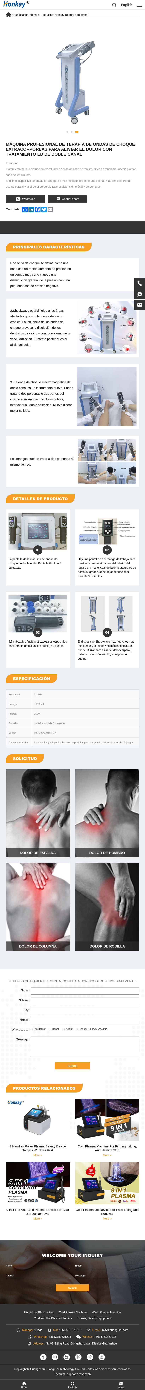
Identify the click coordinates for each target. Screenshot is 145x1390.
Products (46, 14)
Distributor (40, 1028)
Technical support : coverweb (72, 1374)
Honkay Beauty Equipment (71, 14)
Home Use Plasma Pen (39, 1312)
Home (33, 14)
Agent (69, 1028)
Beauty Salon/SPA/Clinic (93, 1028)
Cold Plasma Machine (73, 1312)
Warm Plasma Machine (106, 1312)
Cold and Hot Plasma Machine (53, 1318)
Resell (55, 1028)
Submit (72, 1066)
